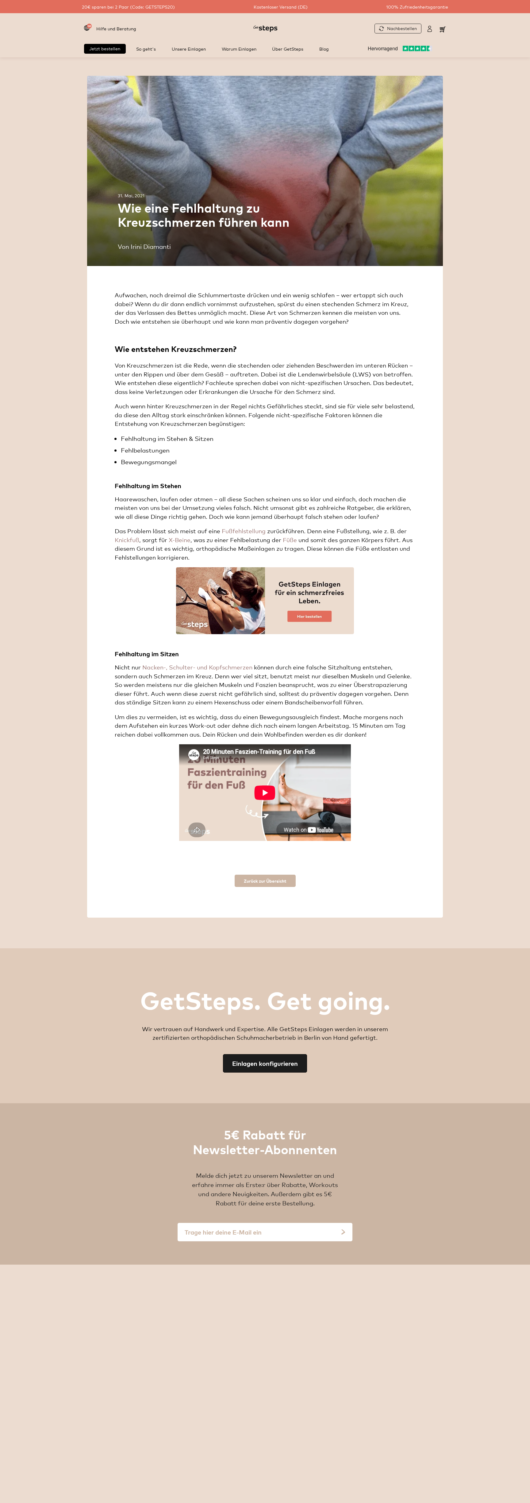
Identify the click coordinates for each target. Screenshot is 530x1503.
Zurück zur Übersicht (265, 881)
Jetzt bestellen (104, 48)
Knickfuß (127, 540)
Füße (290, 540)
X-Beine (179, 540)
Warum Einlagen (239, 49)
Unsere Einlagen (189, 49)
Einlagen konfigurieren (265, 1063)
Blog (324, 49)
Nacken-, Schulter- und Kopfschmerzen (197, 667)
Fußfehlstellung (244, 531)
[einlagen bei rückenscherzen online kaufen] (265, 600)
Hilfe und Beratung (116, 28)
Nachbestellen (402, 28)
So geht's (146, 49)
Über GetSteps (287, 49)
